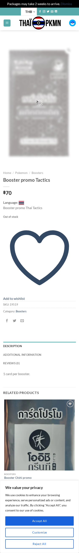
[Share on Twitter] (14, 320)
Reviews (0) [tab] (11, 363)
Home (7, 173)
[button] (7, 23)
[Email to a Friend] (22, 320)
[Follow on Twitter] (48, 11)
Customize (39, 532)
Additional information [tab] (22, 354)
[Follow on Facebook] (40, 11)
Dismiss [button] (66, 4)
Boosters (37, 173)
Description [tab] (12, 346)
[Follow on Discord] (56, 11)
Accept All (39, 521)
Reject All (39, 544)
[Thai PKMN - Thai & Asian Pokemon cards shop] (40, 22)
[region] (39, 516)
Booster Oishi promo (18, 477)
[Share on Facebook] (7, 320)
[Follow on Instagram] (44, 11)
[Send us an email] (52, 11)
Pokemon (21, 173)
